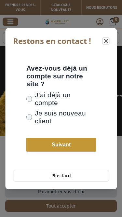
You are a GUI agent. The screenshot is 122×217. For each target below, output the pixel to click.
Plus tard (61, 175)
